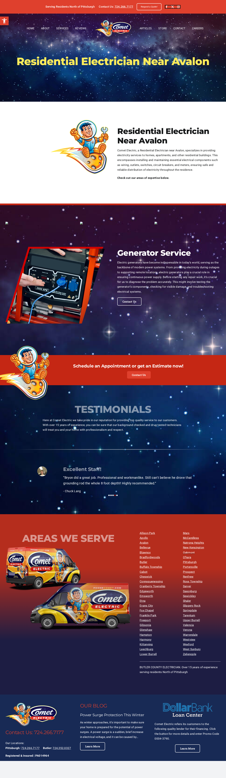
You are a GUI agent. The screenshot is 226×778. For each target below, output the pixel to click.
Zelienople (189, 654)
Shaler (187, 600)
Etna (142, 600)
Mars (186, 533)
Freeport (145, 620)
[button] (4, 21)
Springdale (190, 610)
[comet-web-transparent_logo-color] (113, 21)
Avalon (144, 542)
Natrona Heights (193, 542)
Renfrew (188, 576)
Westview (189, 639)
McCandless (191, 538)
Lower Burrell (148, 654)
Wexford (188, 644)
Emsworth (146, 596)
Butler (143, 562)
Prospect (189, 571)
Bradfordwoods (150, 557)
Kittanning (146, 644)
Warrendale (190, 634)
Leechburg (146, 649)
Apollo (144, 538)
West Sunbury (192, 649)
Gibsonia (145, 625)
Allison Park (147, 533)
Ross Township (193, 581)
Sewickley (189, 596)
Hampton (146, 634)
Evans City (146, 605)
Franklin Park (148, 615)
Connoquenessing (151, 581)
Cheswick (146, 576)
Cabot (143, 571)
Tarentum (189, 615)
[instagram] (178, 6)
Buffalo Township (151, 567)
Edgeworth (147, 591)
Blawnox (145, 552)
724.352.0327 (62, 748)
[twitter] (172, 6)
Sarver (187, 586)
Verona (187, 629)
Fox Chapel (147, 610)
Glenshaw (146, 629)
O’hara (187, 557)
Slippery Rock (192, 605)
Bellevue (145, 547)
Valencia (188, 625)
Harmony (145, 639)
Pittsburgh (190, 562)
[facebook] (166, 6)
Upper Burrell (191, 620)
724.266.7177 (124, 6)
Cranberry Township (152, 586)
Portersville (190, 567)
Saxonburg (190, 591)
